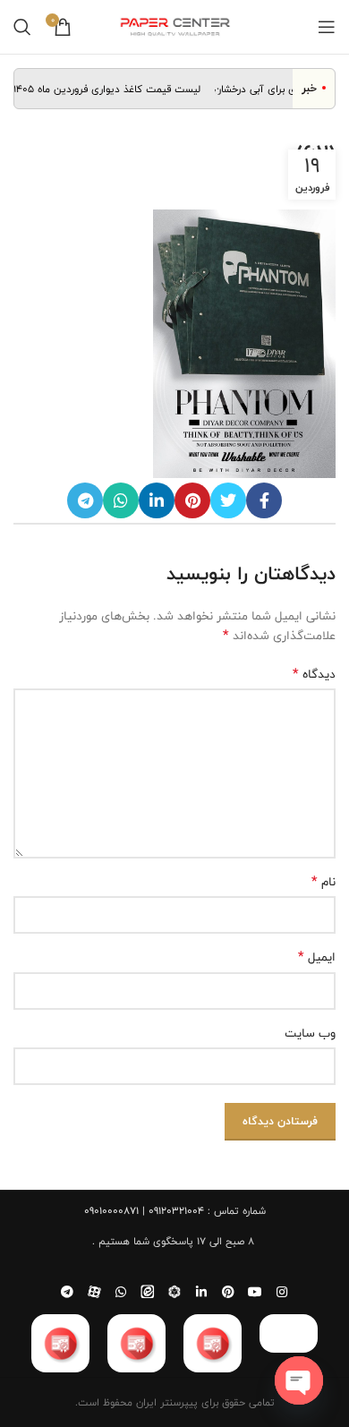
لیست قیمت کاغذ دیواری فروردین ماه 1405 (114, 89)
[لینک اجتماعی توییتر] (228, 500)
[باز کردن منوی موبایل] (327, 27)
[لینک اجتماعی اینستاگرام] (281, 1291)
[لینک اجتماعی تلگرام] (85, 500)
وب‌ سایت (310, 1033)
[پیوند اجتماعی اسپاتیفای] (174, 1291)
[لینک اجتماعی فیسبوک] (264, 500)
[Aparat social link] (94, 1291)
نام (323, 882)
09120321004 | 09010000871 (144, 1210)
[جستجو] (22, 27)
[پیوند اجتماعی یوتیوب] (255, 1291)
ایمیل (317, 957)
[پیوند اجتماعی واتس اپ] (121, 500)
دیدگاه (314, 674)
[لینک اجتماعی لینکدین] (156, 500)
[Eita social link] (147, 1291)
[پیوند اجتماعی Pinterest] (192, 500)
